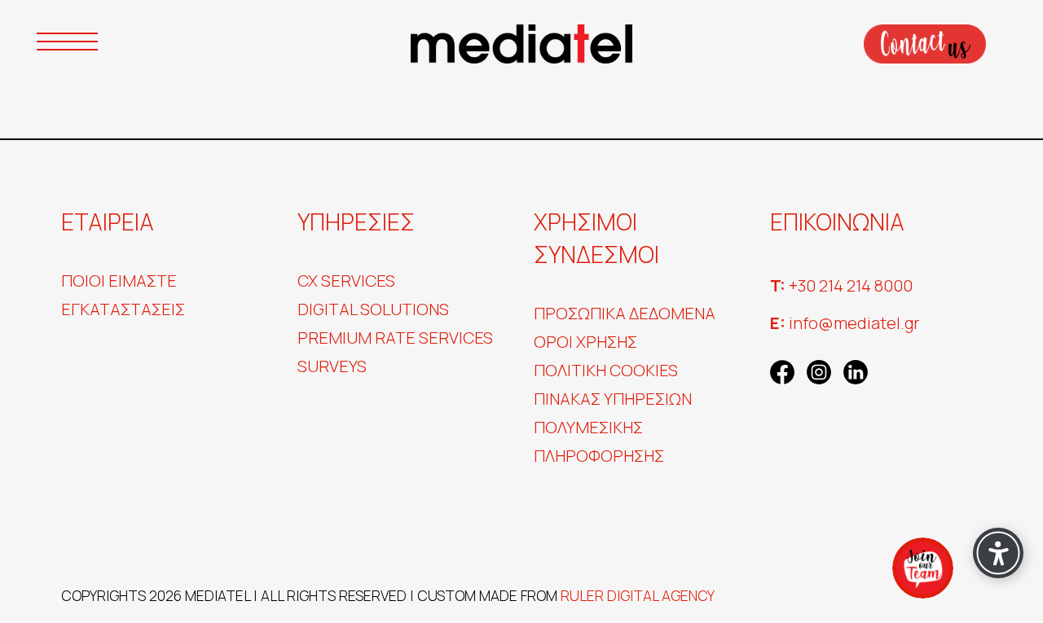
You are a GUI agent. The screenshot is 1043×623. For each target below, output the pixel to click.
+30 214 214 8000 (841, 285)
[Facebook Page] (782, 369)
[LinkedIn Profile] (855, 369)
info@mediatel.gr (845, 323)
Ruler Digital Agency (638, 595)
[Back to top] (44, 578)
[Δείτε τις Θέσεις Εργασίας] (922, 568)
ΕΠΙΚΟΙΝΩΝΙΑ (924, 44)
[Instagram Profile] (819, 369)
